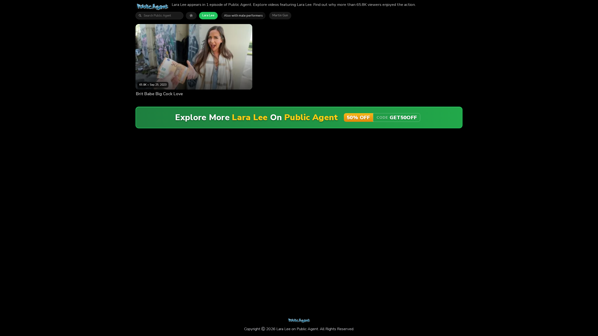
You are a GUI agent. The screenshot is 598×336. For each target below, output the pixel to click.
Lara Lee (208, 15)
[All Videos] (191, 15)
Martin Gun (280, 15)
